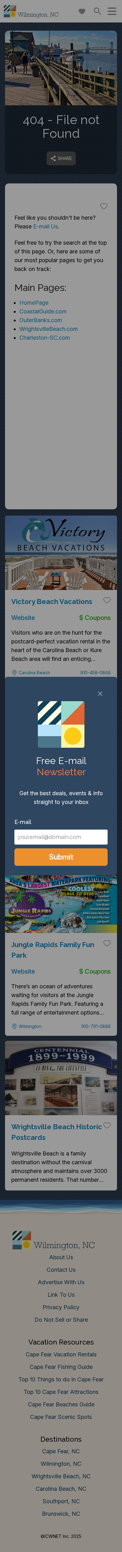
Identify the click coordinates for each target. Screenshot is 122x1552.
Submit (61, 856)
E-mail (22, 822)
